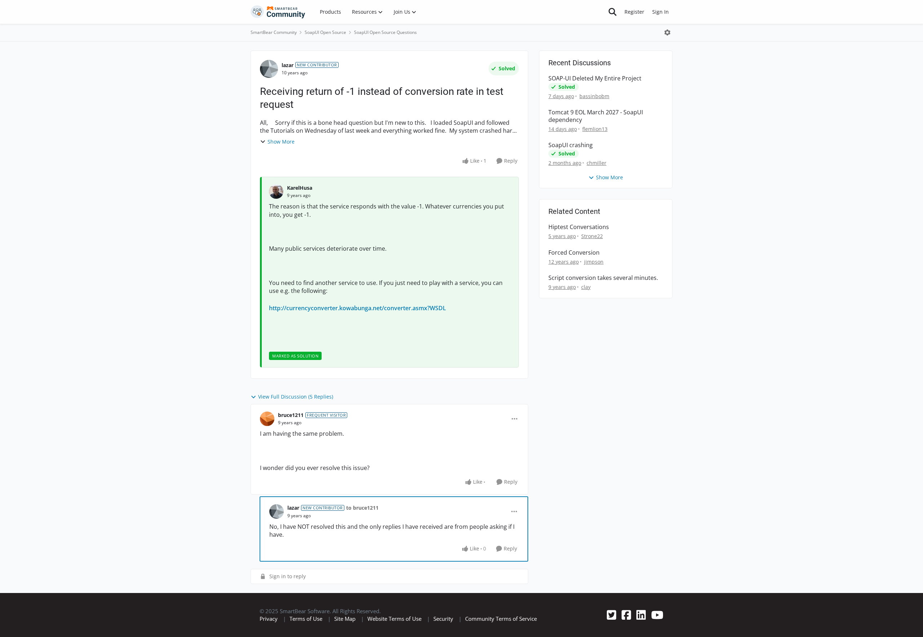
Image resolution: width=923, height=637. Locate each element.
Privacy (269, 618)
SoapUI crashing (570, 145)
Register (634, 11)
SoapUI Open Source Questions (385, 32)
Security (443, 618)
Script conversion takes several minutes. (603, 278)
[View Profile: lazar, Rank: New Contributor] (269, 69)
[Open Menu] (667, 32)
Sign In (660, 11)
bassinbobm (594, 96)
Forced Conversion (574, 252)
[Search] (612, 12)
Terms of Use (306, 618)
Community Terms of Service (501, 618)
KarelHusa (299, 187)
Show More (281, 141)
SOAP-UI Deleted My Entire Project (594, 78)
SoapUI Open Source (325, 32)
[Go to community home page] (278, 11)
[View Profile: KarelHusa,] (276, 191)
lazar (287, 65)
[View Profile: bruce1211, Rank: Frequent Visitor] (267, 419)
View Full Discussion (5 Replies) (295, 396)
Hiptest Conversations (578, 227)
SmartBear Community (274, 32)
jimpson (594, 261)
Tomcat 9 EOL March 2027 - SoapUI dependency (595, 116)
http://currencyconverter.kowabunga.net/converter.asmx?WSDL (357, 308)
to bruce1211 (362, 507)
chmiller (596, 162)
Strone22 (592, 236)
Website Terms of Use (394, 618)
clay (586, 287)
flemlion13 (595, 129)
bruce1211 (291, 415)
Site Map (344, 618)
